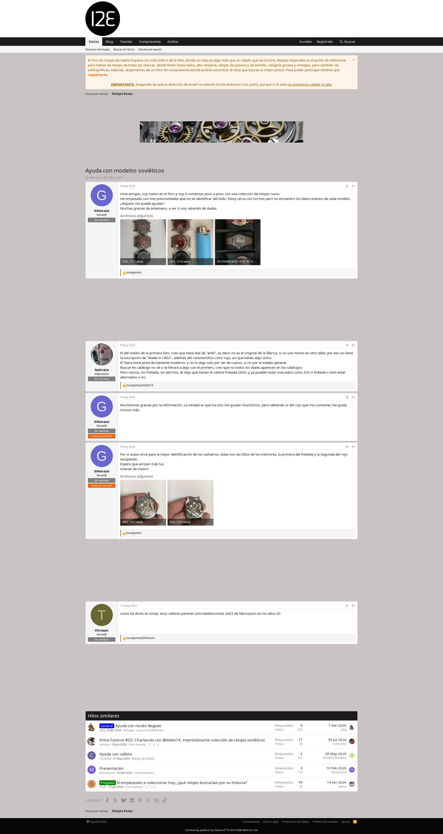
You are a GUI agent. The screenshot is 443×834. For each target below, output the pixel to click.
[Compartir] (347, 186)
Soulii (102, 787)
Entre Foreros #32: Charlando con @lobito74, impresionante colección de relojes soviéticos (182, 740)
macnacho (339, 744)
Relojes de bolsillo (143, 759)
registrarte (97, 74)
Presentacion (111, 768)
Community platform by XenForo (221, 830)
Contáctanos (251, 821)
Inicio (94, 41)
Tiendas (126, 41)
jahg (102, 730)
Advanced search (150, 49)
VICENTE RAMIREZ (334, 758)
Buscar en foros (124, 49)
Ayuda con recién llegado (138, 725)
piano (342, 786)
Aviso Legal (270, 821)
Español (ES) (98, 821)
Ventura (104, 744)
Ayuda (345, 821)
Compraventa (150, 41)
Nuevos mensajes (97, 49)
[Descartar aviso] (353, 60)
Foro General (137, 744)
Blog (109, 41)
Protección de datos (295, 821)
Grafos (173, 41)
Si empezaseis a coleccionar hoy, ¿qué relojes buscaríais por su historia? (182, 782)
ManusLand (106, 773)
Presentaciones (144, 773)
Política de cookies (325, 821)
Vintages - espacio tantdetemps (143, 730)
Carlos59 (105, 759)
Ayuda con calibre (115, 754)
